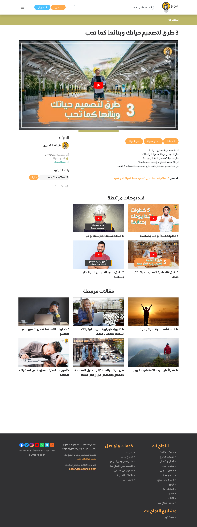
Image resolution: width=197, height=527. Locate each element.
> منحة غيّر (170, 517)
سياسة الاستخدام (25, 450)
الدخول (58, 7)
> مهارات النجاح (168, 456)
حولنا (52, 450)
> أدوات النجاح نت (167, 502)
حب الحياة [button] (134, 141)
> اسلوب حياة (169, 465)
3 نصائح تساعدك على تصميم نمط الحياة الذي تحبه (141, 178)
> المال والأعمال (168, 461)
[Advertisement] (43, 215)
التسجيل (42, 7)
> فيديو (172, 484)
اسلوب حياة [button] (153, 141)
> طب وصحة (169, 475)
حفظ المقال (60, 161)
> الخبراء (171, 493)
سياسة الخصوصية (41, 450)
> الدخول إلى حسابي (124, 470)
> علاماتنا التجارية (126, 475)
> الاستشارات (169, 488)
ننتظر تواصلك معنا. (86, 458)
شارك (34, 177)
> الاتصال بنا (129, 479)
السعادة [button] (171, 141)
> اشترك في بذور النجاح (122, 461)
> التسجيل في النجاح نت (122, 465)
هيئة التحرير (52, 145)
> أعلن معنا (129, 452)
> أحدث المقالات (168, 452)
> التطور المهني (168, 470)
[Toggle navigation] (22, 7)
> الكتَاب (172, 498)
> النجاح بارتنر (127, 456)
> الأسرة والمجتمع (166, 479)
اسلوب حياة (59, 158)
